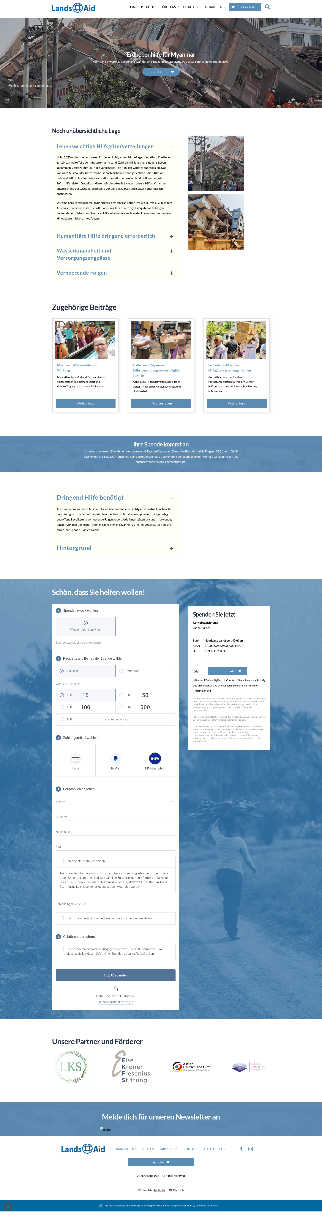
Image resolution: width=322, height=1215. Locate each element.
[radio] (76, 760)
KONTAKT (191, 1150)
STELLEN (148, 1150)
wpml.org (134, 1206)
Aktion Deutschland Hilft (131, 178)
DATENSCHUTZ (214, 1150)
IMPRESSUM (168, 1150)
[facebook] (241, 1150)
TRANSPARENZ (126, 1150)
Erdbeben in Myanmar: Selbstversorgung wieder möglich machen (156, 370)
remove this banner (208, 1206)
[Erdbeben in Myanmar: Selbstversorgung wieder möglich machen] (161, 340)
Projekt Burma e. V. (148, 202)
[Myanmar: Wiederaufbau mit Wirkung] (85, 340)
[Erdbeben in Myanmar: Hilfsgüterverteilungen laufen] (236, 340)
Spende (75, 530)
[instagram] (250, 1150)
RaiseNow (128, 996)
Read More (94, 403)
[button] (115, 146)
